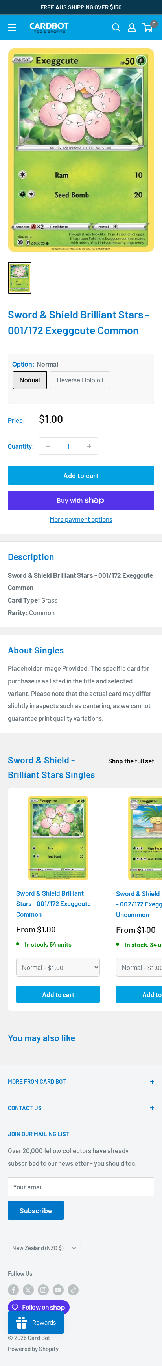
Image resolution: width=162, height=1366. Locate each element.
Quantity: (21, 446)
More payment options (81, 519)
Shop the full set (131, 761)
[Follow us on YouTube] (58, 1289)
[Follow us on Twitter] (28, 1289)
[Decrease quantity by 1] (47, 446)
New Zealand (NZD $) (37, 1248)
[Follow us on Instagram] (43, 1289)
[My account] (132, 27)
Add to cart (81, 475)
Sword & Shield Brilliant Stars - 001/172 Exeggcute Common (53, 903)
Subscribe (36, 1210)
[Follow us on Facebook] (13, 1289)
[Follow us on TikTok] (73, 1289)
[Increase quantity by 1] (89, 446)
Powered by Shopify (33, 1348)
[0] (148, 27)
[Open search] (116, 27)
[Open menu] (12, 27)
